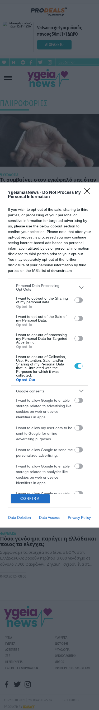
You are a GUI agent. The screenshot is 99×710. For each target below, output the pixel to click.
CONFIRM (30, 499)
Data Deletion (19, 517)
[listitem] (49, 287)
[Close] (89, 193)
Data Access (49, 517)
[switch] (78, 300)
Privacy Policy (79, 517)
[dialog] (49, 355)
